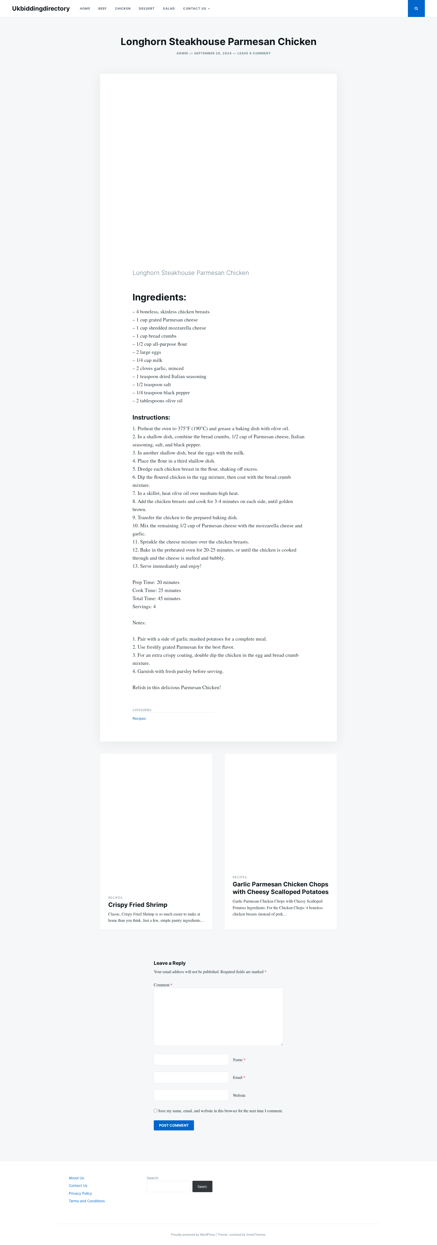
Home (85, 8)
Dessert (147, 8)
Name (239, 1059)
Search (152, 1178)
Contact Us (194, 8)
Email (239, 1077)
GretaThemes (255, 1234)
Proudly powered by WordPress (193, 1234)
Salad (169, 8)
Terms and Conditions (87, 1201)
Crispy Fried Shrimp (137, 904)
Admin (182, 53)
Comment (163, 984)
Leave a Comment (254, 53)
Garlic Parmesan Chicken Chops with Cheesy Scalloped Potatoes (281, 888)
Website (239, 1095)
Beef (102, 8)
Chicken (123, 8)
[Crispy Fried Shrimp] (156, 820)
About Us (76, 1178)
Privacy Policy (80, 1193)
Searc (202, 1186)
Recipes (139, 718)
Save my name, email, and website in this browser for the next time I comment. (220, 1110)
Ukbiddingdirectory (41, 8)
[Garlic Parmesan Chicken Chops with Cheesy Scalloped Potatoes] (281, 810)
